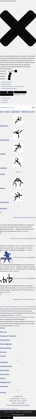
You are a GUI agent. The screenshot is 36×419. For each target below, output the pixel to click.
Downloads (4, 386)
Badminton (4, 126)
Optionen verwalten (7, 82)
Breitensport (4, 140)
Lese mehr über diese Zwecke (9, 88)
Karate (2, 174)
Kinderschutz (5, 340)
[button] (18, 28)
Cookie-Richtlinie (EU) (27, 411)
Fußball (3, 154)
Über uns (3, 332)
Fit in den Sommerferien (19, 278)
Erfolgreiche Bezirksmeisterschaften (9, 317)
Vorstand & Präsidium (8, 336)
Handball (3, 168)
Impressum (5, 102)
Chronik (3, 356)
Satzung (3, 352)
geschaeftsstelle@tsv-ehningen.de (20, 405)
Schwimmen (4, 202)
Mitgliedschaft (5, 382)
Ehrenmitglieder (6, 344)
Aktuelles (3, 209)
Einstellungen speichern (7, 94)
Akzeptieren (4, 92)
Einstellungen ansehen (20, 92)
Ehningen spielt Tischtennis (20, 257)
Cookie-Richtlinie (6, 98)
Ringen (2, 188)
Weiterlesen (26, 231)
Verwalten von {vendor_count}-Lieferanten (13, 86)
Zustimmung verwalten (7, 417)
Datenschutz (5, 100)
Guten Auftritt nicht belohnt (17, 238)
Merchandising (5, 348)
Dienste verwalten (6, 84)
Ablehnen (10, 92)
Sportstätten (4, 370)
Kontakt (3, 393)
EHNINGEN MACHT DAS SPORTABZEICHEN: (24, 217)
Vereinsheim (4, 374)
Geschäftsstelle (6, 366)
